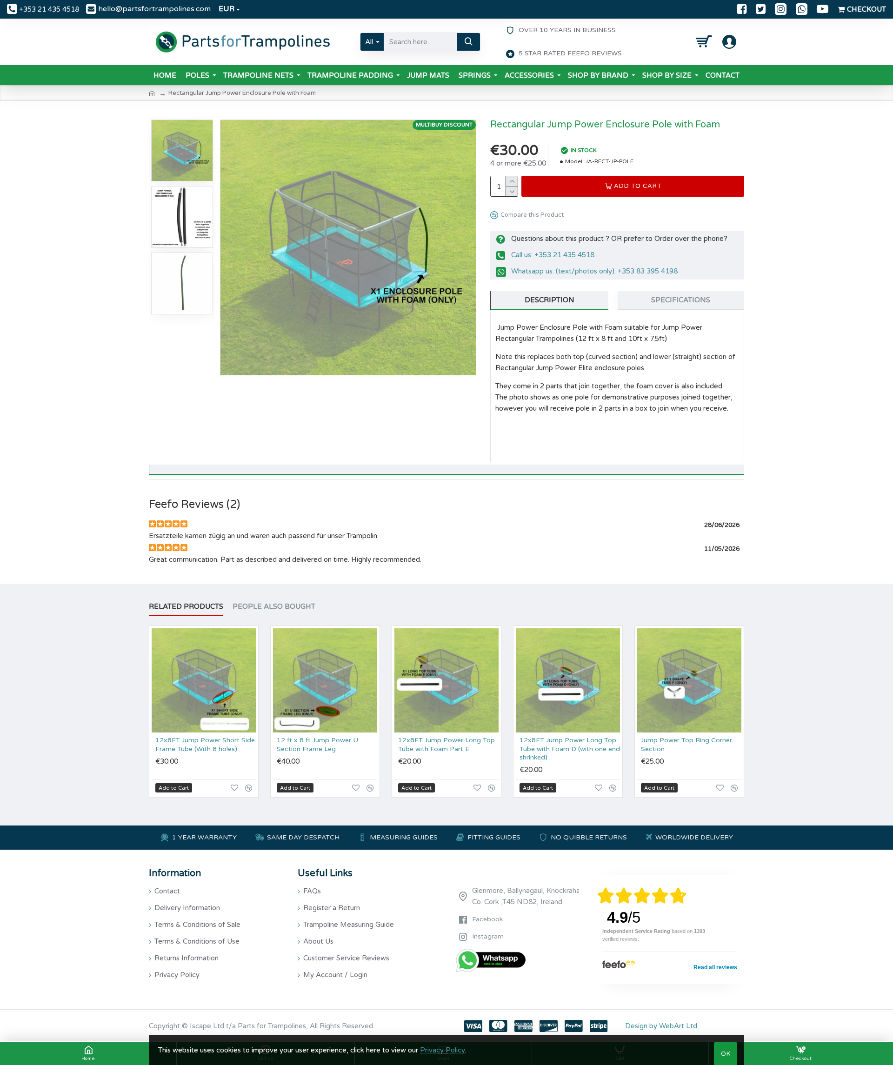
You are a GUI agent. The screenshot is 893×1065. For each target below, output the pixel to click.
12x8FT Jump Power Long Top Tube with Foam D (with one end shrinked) (570, 748)
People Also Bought (274, 606)
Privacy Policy (442, 1050)
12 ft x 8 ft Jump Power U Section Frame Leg (317, 744)
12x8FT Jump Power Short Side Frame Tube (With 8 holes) (205, 744)
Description (549, 300)
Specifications (680, 300)
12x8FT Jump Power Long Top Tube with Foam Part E (446, 744)
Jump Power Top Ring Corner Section (686, 744)
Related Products (186, 606)
